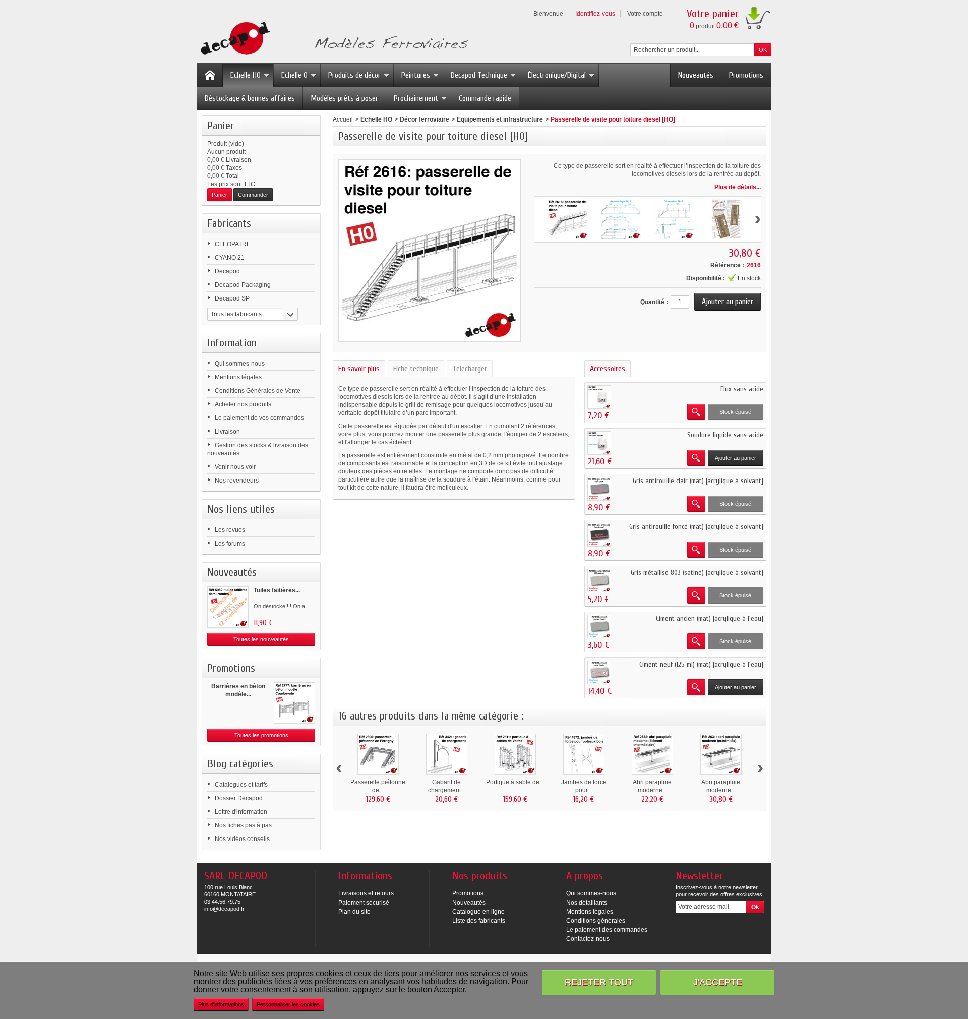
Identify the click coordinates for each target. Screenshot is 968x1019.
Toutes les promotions (261, 735)
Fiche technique (416, 368)
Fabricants (229, 223)
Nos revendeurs (237, 480)
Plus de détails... (737, 187)
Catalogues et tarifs (241, 784)
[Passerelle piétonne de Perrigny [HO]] (378, 754)
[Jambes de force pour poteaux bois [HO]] (584, 754)
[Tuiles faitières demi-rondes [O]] (228, 607)
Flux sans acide (741, 389)
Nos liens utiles (241, 509)
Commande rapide (485, 98)
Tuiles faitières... (277, 590)
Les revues (230, 529)
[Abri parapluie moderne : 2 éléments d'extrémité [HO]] (721, 754)
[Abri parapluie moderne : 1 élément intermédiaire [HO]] (652, 754)
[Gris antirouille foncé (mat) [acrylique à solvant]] (599, 535)
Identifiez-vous (595, 13)
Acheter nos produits (243, 404)
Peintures (415, 75)
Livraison (227, 431)
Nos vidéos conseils (242, 839)
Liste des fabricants (478, 920)
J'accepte (717, 982)
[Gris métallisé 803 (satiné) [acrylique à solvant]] (599, 580)
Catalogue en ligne (478, 911)
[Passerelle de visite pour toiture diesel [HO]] (568, 219)
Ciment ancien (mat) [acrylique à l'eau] (709, 618)
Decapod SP (232, 298)
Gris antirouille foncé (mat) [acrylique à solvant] (696, 526)
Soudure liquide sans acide (725, 435)
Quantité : (654, 302)
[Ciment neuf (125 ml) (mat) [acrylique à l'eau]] (599, 672)
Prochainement (416, 98)
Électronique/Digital (557, 75)
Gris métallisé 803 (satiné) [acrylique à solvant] (697, 572)
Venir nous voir (235, 466)
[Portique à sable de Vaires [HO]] (515, 754)
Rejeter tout (599, 982)
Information (232, 342)
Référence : (727, 265)
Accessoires (607, 368)
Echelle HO (245, 75)
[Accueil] (209, 75)
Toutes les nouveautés (261, 639)
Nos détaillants (586, 902)
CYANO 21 (230, 257)
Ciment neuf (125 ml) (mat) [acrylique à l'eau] (701, 664)
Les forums (230, 543)
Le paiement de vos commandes (259, 418)
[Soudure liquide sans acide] (599, 443)
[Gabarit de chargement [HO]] (447, 754)
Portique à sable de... (515, 782)
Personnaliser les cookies (288, 1004)
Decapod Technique (479, 75)
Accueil (343, 119)
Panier (220, 125)
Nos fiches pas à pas (243, 825)
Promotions (746, 75)
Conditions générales (595, 920)
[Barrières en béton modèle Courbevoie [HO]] (294, 703)
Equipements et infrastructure (500, 119)
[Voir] (696, 412)
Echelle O (294, 75)
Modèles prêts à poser (344, 98)
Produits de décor (354, 75)
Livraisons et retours (366, 893)
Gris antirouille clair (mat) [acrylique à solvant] (698, 480)
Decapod (227, 271)
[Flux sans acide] (599, 397)
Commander (253, 195)
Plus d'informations (221, 1004)
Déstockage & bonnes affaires (250, 98)
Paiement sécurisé (363, 902)
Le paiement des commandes (606, 929)
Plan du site (354, 911)
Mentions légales (238, 377)
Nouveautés (695, 75)
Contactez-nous (588, 938)
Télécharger (469, 368)
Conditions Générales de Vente (257, 390)
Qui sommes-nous (240, 363)
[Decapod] (332, 39)
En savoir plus (359, 368)
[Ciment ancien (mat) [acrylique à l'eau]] (599, 626)
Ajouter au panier (735, 458)
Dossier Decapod (239, 798)
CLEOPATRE (233, 244)
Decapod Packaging (243, 284)
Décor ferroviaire (424, 119)
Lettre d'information (241, 811)
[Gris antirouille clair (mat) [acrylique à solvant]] (599, 489)
